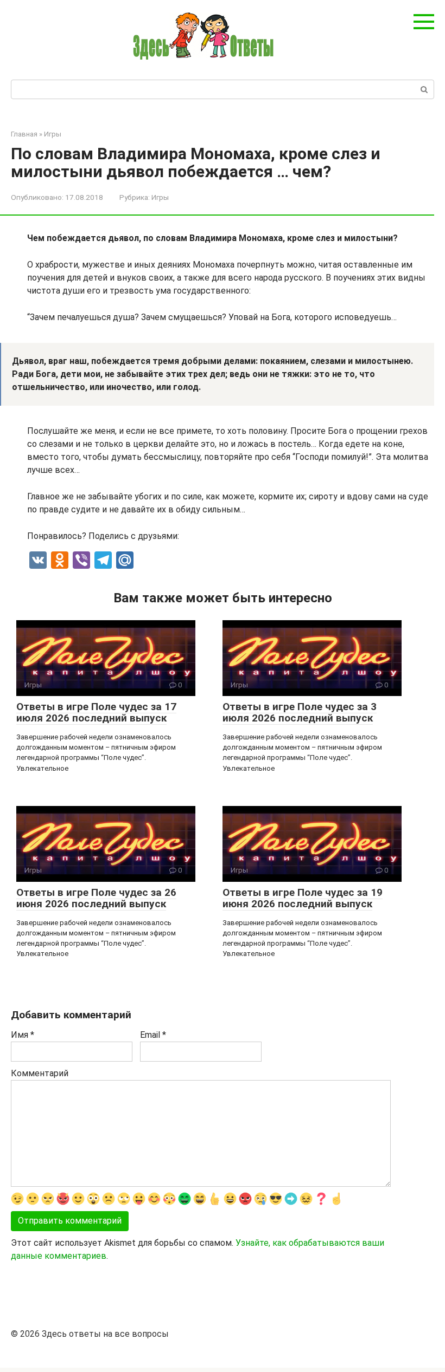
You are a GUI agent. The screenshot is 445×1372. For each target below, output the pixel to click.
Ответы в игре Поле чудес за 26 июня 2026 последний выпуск (96, 898)
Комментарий (39, 1073)
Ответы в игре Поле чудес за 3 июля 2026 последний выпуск (300, 712)
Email (153, 1035)
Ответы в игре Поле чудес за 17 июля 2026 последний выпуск (96, 712)
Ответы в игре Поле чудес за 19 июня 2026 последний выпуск (303, 898)
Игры (160, 197)
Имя (22, 1035)
